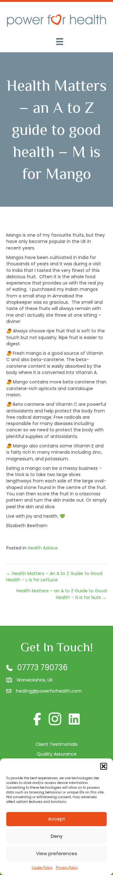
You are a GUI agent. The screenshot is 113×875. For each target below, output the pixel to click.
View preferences (56, 853)
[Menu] (60, 41)
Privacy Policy (67, 867)
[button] (103, 766)
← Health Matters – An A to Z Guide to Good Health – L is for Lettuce (54, 576)
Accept (56, 818)
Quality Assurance (57, 754)
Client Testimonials (56, 744)
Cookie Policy (42, 867)
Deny (56, 836)
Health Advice (43, 548)
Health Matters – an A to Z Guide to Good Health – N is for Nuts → (61, 594)
